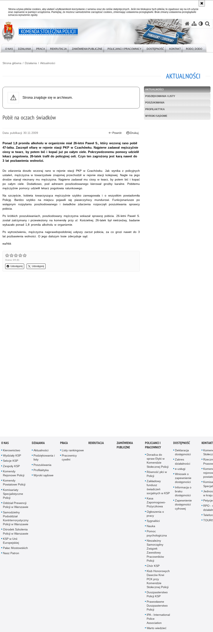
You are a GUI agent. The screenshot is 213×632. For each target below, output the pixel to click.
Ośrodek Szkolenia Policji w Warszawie (15, 532)
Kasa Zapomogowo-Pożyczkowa (156, 503)
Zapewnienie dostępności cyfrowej (183, 505)
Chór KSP (153, 567)
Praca (64, 444)
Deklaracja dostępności (183, 453)
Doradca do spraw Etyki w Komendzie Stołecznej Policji (157, 462)
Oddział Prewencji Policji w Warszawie (15, 506)
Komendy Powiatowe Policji (14, 484)
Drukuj (134, 132)
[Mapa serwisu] (194, 23)
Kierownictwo (11, 451)
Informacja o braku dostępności (183, 492)
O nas (5, 444)
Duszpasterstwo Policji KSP (157, 595)
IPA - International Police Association (158, 620)
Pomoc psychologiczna (157, 534)
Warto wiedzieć (156, 629)
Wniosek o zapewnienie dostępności (183, 479)
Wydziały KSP (12, 457)
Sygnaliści (153, 522)
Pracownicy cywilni (69, 459)
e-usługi (180, 470)
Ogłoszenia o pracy (155, 515)
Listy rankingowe (73, 451)
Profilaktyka (155, 109)
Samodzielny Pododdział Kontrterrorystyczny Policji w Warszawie (15, 519)
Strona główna (11, 63)
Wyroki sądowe (156, 115)
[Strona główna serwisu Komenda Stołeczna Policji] (187, 23)
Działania (31, 63)
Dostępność (181, 444)
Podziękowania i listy (160, 96)
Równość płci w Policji (157, 475)
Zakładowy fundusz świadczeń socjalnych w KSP (158, 488)
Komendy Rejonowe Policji (13, 474)
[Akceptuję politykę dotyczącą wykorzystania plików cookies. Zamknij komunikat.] (202, 3)
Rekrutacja (96, 444)
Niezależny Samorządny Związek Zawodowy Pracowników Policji (155, 552)
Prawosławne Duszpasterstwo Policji (157, 606)
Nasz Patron (11, 554)
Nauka (151, 527)
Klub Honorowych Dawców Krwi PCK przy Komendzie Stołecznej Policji (158, 580)
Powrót (116, 132)
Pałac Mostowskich (15, 549)
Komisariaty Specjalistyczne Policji (13, 495)
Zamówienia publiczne (125, 446)
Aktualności (47, 63)
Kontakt (207, 444)
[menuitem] (9, 48)
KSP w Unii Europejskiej (11, 542)
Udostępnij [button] (16, 266)
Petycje (208, 502)
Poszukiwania (155, 102)
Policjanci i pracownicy (153, 446)
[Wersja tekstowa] (201, 23)
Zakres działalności (182, 463)
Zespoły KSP (11, 467)
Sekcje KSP (10, 462)
